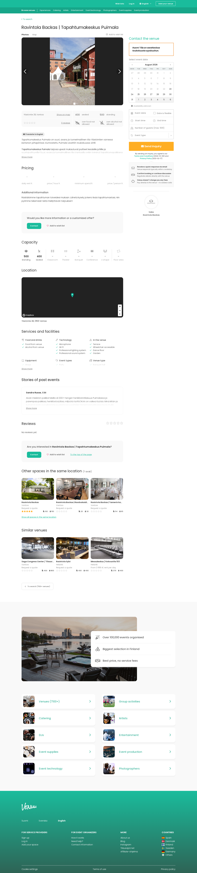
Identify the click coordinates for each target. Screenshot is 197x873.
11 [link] (138, 83)
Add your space (30, 844)
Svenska (43, 820)
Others (168, 854)
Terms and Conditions (143, 156)
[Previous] (26, 489)
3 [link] (132, 78)
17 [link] (132, 89)
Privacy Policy (146, 158)
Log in (131, 3)
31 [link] (157, 73)
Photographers (110, 10)
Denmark (170, 841)
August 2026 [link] (151, 64)
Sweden (169, 848)
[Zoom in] (120, 306)
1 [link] (138, 99)
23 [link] (170, 89)
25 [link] (138, 94)
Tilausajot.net (127, 848)
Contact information (82, 844)
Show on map (63, 114)
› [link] (170, 64)
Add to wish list (116, 34)
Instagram (125, 844)
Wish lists (119, 3)
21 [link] (157, 89)
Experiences (45, 10)
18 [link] (138, 89)
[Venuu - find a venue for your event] (26, 3)
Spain (168, 837)
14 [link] (158, 83)
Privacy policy (168, 869)
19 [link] (145, 89)
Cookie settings (30, 869)
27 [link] (132, 73)
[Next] (50, 489)
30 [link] (151, 73)
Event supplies (125, 10)
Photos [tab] (25, 34)
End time (161, 120)
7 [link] (157, 78)
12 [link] (145, 83)
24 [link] (132, 94)
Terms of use (99, 869)
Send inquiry (152, 146)
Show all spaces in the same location (39, 517)
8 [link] (164, 78)
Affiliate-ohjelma (129, 851)
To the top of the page (81, 454)
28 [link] (138, 73)
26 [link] (145, 94)
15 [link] (164, 83)
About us (125, 837)
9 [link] (170, 78)
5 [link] (144, 78)
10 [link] (132, 83)
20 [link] (151, 89)
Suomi (25, 820)
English (145, 3)
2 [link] (170, 73)
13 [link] (151, 83)
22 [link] (164, 89)
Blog (122, 841)
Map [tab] (34, 34)
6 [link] (151, 78)
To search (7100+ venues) (38, 586)
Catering (57, 10)
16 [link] (170, 83)
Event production (141, 10)
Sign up (25, 837)
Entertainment (77, 10)
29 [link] (145, 73)
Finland (169, 844)
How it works (77, 837)
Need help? (77, 841)
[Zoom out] (120, 310)
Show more (27, 157)
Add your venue (165, 3)
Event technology (93, 10)
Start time (140, 120)
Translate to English (34, 134)
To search (27, 19)
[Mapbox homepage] (28, 315)
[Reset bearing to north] (120, 314)
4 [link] (138, 78)
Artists (65, 10)
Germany (170, 851)
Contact (34, 226)
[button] (25, 71)
